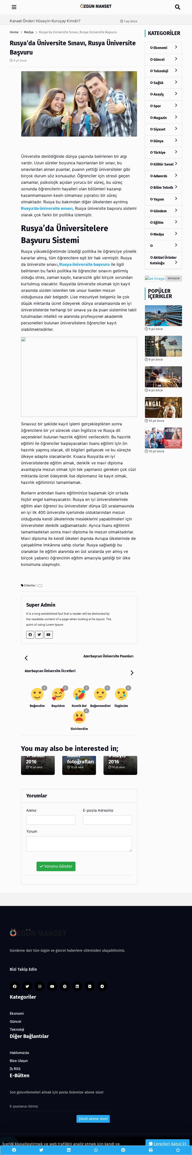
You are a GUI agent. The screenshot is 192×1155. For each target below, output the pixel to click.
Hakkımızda (19, 1053)
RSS (16, 1069)
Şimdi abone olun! (93, 1119)
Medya (158, 234)
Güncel (158, 60)
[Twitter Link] (39, 635)
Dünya (158, 141)
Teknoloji (160, 71)
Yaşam (158, 199)
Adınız (31, 810)
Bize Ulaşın (19, 1061)
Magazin (160, 118)
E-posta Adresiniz (98, 810)
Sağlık (158, 83)
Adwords (160, 176)
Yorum (31, 831)
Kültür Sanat (163, 164)
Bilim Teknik (163, 188)
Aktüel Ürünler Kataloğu (163, 260)
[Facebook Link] (30, 635)
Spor (157, 106)
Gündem (160, 211)
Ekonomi (160, 48)
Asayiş (158, 94)
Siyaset (159, 129)
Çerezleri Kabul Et (169, 1143)
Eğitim (158, 223)
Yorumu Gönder (57, 866)
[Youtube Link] (48, 635)
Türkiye (159, 153)
